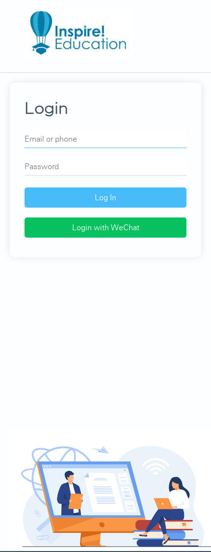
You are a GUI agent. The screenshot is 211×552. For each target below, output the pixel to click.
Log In (105, 197)
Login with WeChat (105, 227)
